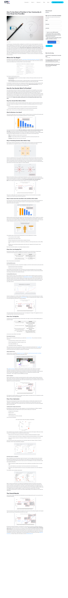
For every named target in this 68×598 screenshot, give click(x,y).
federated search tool (20, 353)
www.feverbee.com (30, 533)
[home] (7, 2)
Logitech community (11, 368)
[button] (27, 2)
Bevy (44, 2)
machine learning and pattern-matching (34, 353)
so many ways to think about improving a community (30, 59)
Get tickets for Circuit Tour (57, 2)
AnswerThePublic (24, 297)
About (48, 2)
